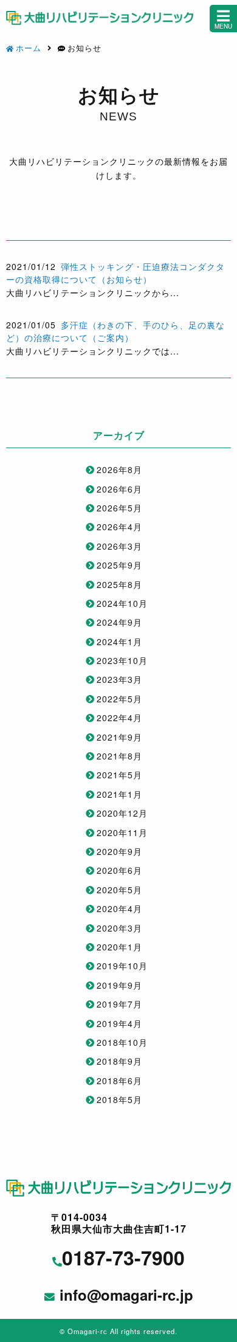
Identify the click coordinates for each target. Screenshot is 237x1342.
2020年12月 (122, 813)
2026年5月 (119, 508)
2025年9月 (119, 565)
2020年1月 (119, 947)
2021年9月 (119, 737)
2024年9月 (119, 622)
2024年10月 (122, 603)
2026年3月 (119, 546)
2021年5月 (119, 775)
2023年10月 (122, 660)
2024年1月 (119, 641)
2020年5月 (119, 890)
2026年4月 (119, 527)
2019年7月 (119, 1004)
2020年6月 (119, 870)
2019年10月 (122, 966)
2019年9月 (119, 985)
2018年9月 (119, 1061)
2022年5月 (119, 699)
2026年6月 (119, 489)
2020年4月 (119, 908)
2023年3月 (119, 679)
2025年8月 (119, 584)
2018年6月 (119, 1080)
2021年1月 (119, 794)
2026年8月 (119, 469)
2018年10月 (122, 1042)
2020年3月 (119, 928)
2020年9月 (119, 851)
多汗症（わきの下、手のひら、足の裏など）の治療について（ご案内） (115, 331)
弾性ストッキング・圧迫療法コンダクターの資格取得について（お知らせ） (115, 272)
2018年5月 (119, 1099)
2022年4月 (119, 717)
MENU (223, 26)
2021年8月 (119, 756)
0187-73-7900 (123, 1257)
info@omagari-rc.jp (126, 1294)
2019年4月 (119, 1023)
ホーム (28, 48)
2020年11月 (122, 832)
